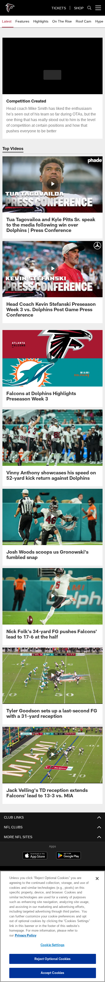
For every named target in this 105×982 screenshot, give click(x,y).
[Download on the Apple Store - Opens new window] (35, 856)
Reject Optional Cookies (52, 959)
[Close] (97, 883)
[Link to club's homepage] (10, 6)
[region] (52, 929)
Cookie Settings (52, 945)
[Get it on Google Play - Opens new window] (68, 858)
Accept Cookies (52, 973)
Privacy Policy (63, 935)
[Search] (89, 8)
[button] (52, 75)
